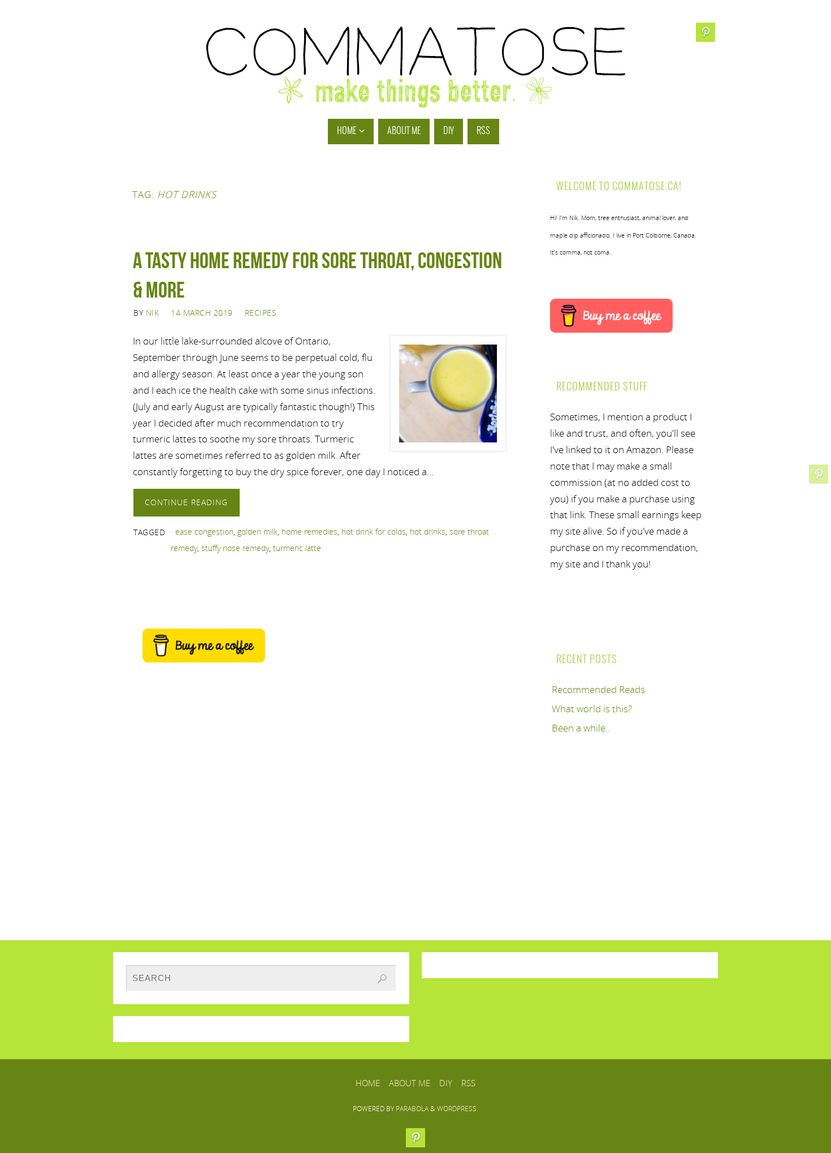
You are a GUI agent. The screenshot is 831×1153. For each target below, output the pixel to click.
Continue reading (186, 502)
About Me (409, 1083)
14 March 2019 (202, 312)
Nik (152, 312)
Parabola (412, 1108)
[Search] (382, 978)
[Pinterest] (818, 474)
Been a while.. (581, 727)
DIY (445, 1083)
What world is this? (592, 708)
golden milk (257, 531)
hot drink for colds (373, 531)
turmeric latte (297, 548)
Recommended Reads (598, 689)
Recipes (261, 312)
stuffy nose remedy (235, 548)
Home (368, 1083)
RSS (468, 1083)
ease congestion (204, 531)
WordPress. (457, 1108)
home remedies (309, 531)
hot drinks (427, 531)
